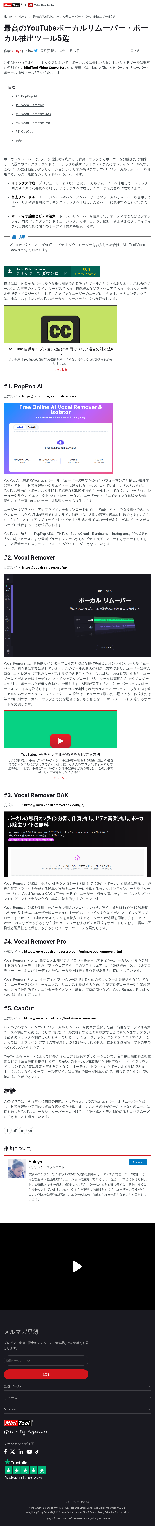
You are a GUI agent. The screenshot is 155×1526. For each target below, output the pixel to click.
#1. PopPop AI (26, 96)
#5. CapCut (24, 132)
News (22, 16)
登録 (46, 1374)
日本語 (135, 51)
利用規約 (85, 1502)
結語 (19, 140)
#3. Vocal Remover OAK (33, 114)
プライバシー (72, 1502)
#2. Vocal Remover (30, 105)
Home (8, 16)
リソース (10, 1398)
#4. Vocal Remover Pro (33, 123)
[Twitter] (36, 50)
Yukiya (16, 51)
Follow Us (139, 1162)
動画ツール (12, 1386)
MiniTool (10, 1409)
